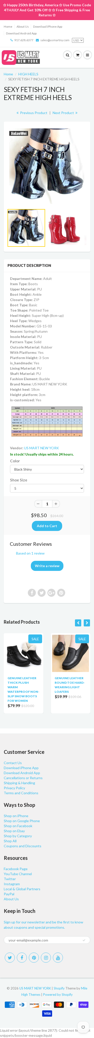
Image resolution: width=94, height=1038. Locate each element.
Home (8, 26)
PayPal (9, 894)
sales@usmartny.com (54, 40)
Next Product (64, 113)
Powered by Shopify (58, 995)
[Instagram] (46, 958)
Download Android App (21, 33)
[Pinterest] (34, 958)
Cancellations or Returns (23, 778)
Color (15, 461)
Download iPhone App (47, 26)
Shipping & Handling (19, 783)
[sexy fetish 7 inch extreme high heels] (47, 166)
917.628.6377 (23, 40)
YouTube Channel (18, 874)
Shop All (10, 841)
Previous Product (33, 113)
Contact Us (13, 763)
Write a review (47, 566)
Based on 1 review (30, 553)
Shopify (59, 988)
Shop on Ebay (14, 831)
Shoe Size (18, 480)
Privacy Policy (14, 788)
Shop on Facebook (18, 826)
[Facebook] (22, 958)
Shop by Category (18, 836)
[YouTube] (58, 958)
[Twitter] (10, 958)
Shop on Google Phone (22, 821)
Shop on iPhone (16, 816)
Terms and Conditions (21, 793)
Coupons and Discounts (22, 846)
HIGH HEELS (28, 74)
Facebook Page (16, 869)
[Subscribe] (84, 940)
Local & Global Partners (22, 889)
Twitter (10, 879)
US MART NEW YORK (41, 448)
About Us (23, 26)
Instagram (12, 884)
